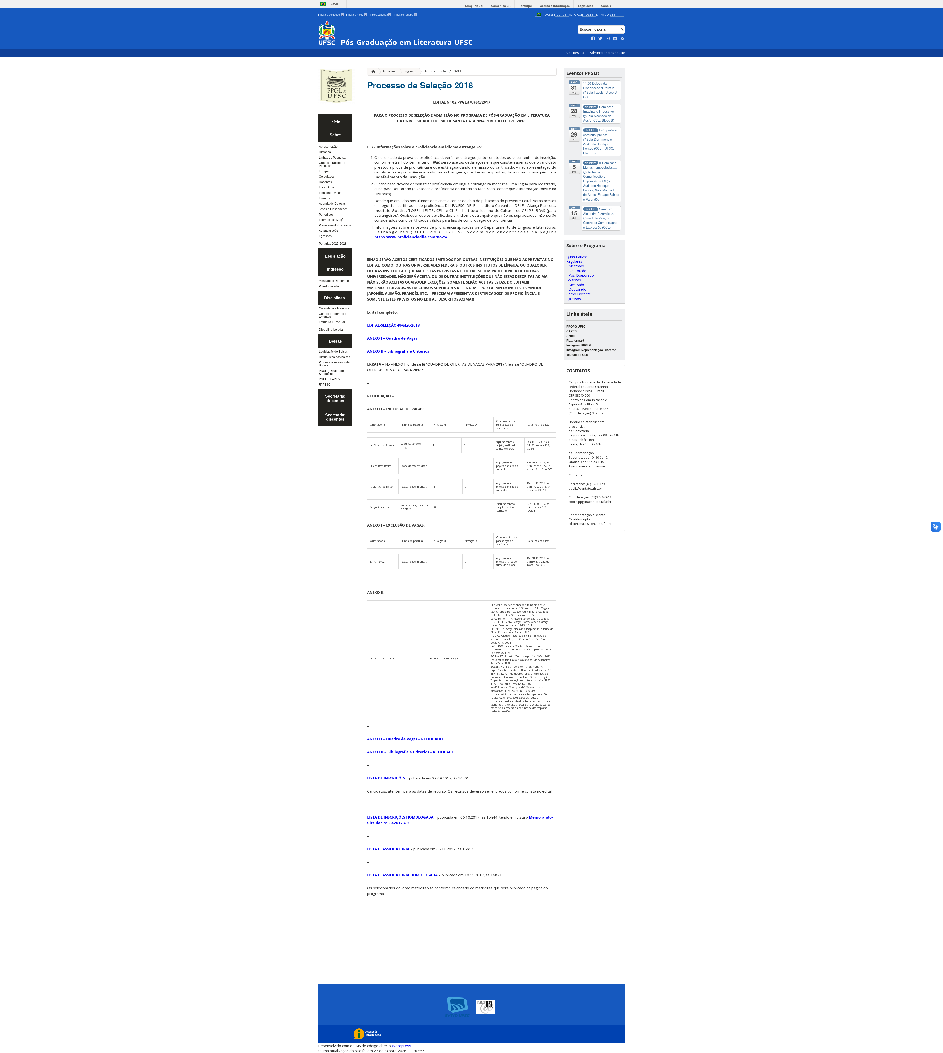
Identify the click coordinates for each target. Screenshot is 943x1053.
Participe (525, 6)
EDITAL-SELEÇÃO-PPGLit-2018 (393, 325)
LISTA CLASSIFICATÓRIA (388, 848)
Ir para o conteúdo (330, 14)
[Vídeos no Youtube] (608, 39)
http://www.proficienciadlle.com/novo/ (410, 236)
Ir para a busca (380, 14)
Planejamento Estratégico (336, 225)
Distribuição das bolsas (334, 357)
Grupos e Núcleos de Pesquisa (333, 164)
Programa (390, 71)
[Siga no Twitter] (600, 39)
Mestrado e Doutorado (334, 281)
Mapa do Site (605, 14)
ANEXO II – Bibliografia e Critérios (398, 351)
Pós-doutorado (329, 286)
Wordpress (401, 1045)
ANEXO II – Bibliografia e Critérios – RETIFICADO (411, 752)
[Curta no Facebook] (593, 39)
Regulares (574, 261)
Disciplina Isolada (331, 329)
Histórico (325, 152)
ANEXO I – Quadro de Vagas (392, 338)
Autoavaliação (328, 230)
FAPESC (325, 384)
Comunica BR (501, 6)
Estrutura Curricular (332, 322)
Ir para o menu (356, 14)
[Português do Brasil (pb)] (539, 14)
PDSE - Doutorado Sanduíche (331, 372)
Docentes (325, 182)
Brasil (333, 4)
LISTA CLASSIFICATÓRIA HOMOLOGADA (402, 874)
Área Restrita (575, 53)
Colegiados (326, 176)
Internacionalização (332, 220)
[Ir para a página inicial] (372, 71)
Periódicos (326, 214)
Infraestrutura (328, 187)
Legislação (585, 6)
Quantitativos (577, 256)
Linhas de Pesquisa (332, 157)
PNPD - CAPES (329, 379)
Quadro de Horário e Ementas (333, 315)
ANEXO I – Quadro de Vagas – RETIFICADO (405, 738)
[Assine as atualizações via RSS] (622, 39)
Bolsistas (573, 280)
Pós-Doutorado (581, 275)
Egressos (325, 236)
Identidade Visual (330, 193)
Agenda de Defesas (332, 203)
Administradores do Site (607, 53)
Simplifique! (474, 6)
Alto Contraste (581, 14)
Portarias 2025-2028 (333, 243)
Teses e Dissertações (333, 209)
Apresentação (328, 146)
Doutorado (577, 270)
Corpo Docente (578, 294)
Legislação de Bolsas (333, 351)
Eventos (324, 198)
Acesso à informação (555, 6)
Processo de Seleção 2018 (443, 71)
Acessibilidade (555, 14)
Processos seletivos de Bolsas (334, 364)
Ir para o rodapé (405, 14)
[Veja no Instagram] (615, 39)
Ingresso (411, 71)
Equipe (324, 171)
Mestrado (576, 266)
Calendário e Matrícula (334, 308)
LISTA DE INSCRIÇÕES (386, 778)
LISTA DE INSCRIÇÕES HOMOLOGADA (400, 817)
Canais (606, 6)
